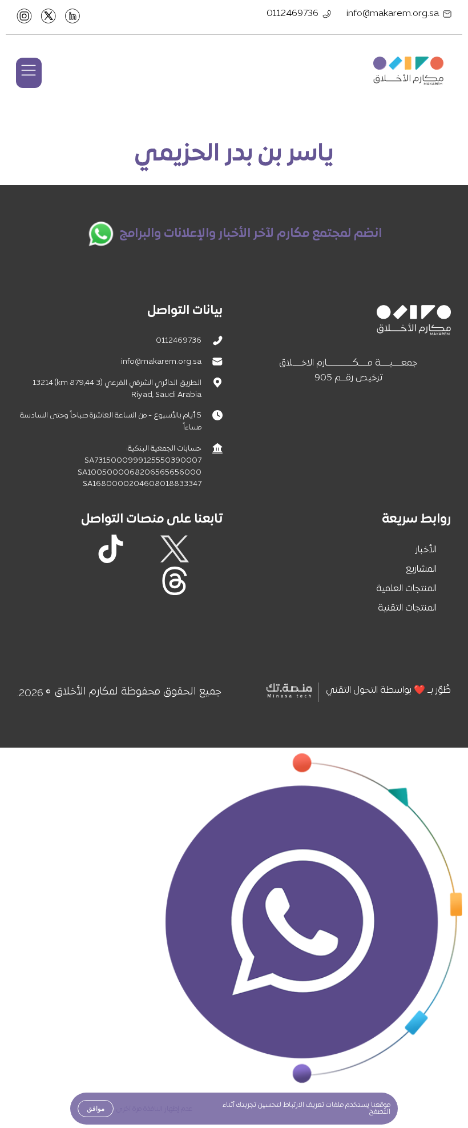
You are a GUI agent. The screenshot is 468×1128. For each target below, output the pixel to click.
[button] (29, 73)
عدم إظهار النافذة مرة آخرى (154, 1109)
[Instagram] (142, 549)
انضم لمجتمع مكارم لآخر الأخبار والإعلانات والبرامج (250, 234)
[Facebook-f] (206, 549)
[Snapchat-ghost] (78, 549)
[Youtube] (47, 549)
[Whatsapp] (206, 581)
